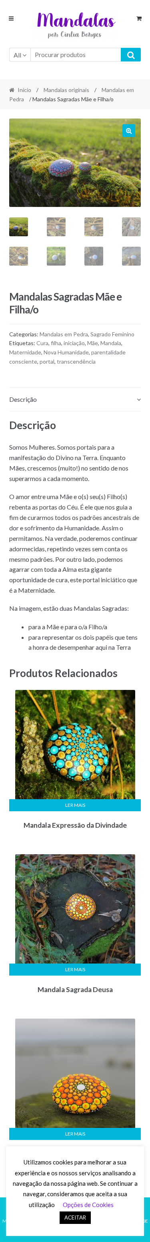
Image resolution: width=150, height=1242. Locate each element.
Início (24, 89)
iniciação (74, 343)
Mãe (92, 343)
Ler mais (75, 805)
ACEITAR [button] (75, 1217)
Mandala (110, 343)
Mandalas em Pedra (64, 334)
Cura (42, 343)
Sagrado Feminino (112, 334)
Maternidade (25, 352)
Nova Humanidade (66, 352)
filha (56, 343)
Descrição (23, 399)
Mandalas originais (66, 89)
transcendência (76, 361)
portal (47, 361)
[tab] (75, 399)
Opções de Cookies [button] (88, 1204)
